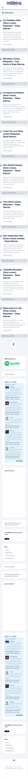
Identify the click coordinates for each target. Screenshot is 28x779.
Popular (14, 636)
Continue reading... (7, 44)
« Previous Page (14, 344)
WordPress (13, 768)
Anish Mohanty (13, 402)
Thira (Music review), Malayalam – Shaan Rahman (12, 205)
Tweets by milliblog (9, 374)
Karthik (13, 50)
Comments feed (10, 555)
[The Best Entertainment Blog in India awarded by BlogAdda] (14, 524)
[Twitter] (14, 7)
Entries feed (9, 552)
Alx (22, 768)
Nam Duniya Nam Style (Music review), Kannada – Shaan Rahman (13, 238)
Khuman (12, 447)
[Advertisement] (13, 505)
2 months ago (15, 444)
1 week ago (16, 399)
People (6, 636)
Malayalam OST (19, 49)
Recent (10, 636)
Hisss (11, 417)
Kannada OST (18, 260)
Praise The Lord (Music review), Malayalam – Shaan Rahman (13, 134)
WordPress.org (10, 558)
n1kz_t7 (12, 431)
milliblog (12, 387)
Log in (7, 550)
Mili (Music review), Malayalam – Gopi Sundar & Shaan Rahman (13, 62)
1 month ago (15, 427)
